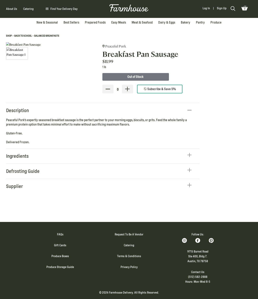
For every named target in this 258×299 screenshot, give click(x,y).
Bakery (185, 22)
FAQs (60, 234)
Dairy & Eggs (166, 22)
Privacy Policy (129, 267)
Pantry (200, 22)
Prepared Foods (95, 22)
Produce (216, 22)
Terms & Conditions (129, 256)
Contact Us (197, 272)
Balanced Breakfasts (46, 35)
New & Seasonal (47, 22)
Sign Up (222, 8)
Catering (28, 9)
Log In (206, 8)
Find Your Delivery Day (64, 9)
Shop (9, 35)
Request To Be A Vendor (129, 234)
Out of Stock (135, 77)
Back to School (23, 35)
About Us (11, 9)
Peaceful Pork (115, 46)
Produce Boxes (60, 256)
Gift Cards (60, 245)
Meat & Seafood (142, 22)
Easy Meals (118, 22)
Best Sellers (71, 22)
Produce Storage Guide (60, 267)
